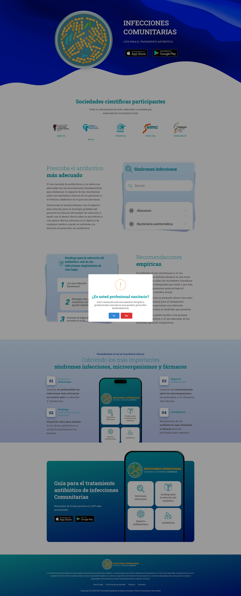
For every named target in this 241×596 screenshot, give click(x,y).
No (126, 315)
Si (114, 315)
